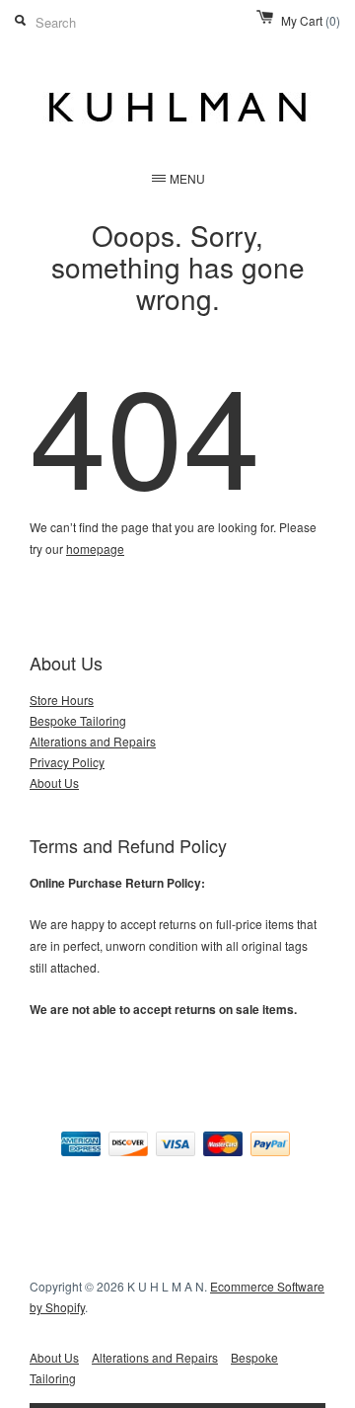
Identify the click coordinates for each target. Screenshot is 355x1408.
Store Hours (62, 699)
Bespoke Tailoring (78, 720)
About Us (54, 782)
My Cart (310, 20)
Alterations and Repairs (93, 741)
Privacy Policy (67, 761)
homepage (95, 548)
